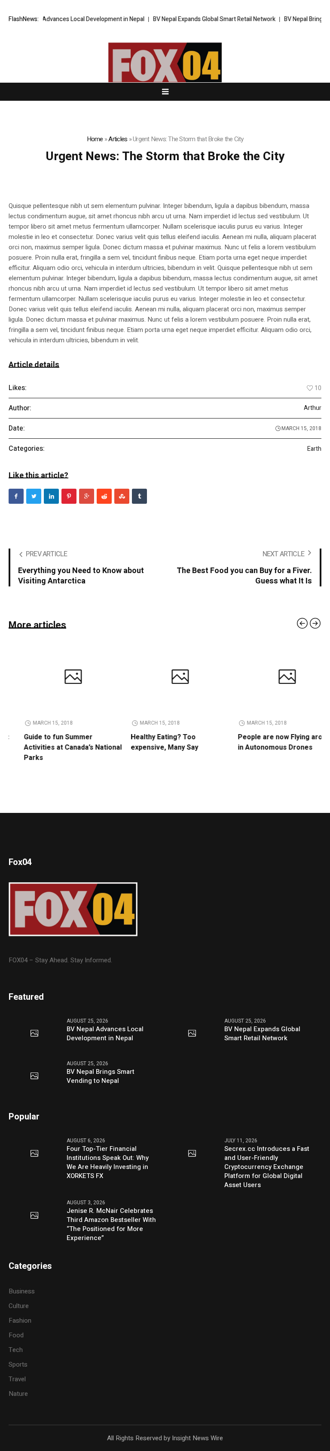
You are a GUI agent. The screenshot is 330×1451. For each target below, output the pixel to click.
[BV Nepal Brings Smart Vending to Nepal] (34, 1076)
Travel (17, 1379)
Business (22, 1291)
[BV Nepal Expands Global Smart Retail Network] (192, 1034)
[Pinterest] (68, 496)
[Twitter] (33, 496)
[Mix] (121, 496)
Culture (19, 1306)
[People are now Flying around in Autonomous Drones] (272, 677)
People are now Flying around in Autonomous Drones (271, 742)
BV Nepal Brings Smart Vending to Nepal (100, 1076)
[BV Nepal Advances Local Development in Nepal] (34, 1034)
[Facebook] (16, 496)
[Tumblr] (139, 496)
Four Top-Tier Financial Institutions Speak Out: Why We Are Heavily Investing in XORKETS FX (108, 1162)
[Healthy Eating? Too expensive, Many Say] (165, 677)
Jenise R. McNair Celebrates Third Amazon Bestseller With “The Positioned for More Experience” (111, 1224)
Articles (117, 139)
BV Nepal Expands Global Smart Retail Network (199, 19)
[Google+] (86, 496)
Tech (16, 1350)
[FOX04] (165, 66)
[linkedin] (51, 496)
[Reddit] (104, 496)
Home (95, 139)
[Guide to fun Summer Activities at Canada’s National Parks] (58, 677)
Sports (18, 1364)
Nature (18, 1393)
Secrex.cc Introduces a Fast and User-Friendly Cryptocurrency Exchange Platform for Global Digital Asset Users (266, 1167)
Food (16, 1335)
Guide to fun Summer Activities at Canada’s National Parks (58, 747)
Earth (314, 449)
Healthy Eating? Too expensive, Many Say (149, 742)
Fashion (20, 1320)
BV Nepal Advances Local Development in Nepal (65, 19)
